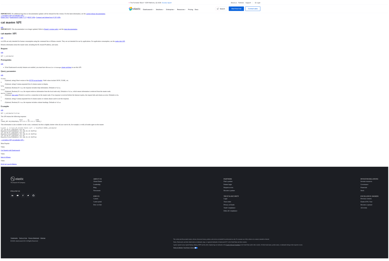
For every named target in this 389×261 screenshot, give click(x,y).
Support (248, 2)
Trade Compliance (229, 208)
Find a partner (228, 181)
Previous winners (366, 199)
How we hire (97, 205)
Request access (228, 187)
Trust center (227, 202)
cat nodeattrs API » (18, 15)
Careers (95, 199)
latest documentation (70, 29)
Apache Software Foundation (233, 245)
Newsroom (96, 190)
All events (364, 208)
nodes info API (120, 41)
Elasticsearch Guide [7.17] (18, 17)
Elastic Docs (5, 17)
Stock (362, 190)
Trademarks (14, 238)
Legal (225, 199)
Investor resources (366, 181)
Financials (364, 187)
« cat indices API (6, 15)
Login (258, 3)
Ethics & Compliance (230, 211)
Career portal (97, 202)
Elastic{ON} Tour (366, 202)
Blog (94, 187)
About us (234, 2)
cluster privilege (66, 67)
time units (15, 95)
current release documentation (95, 14)
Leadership (96, 184)
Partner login (228, 184)
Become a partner (229, 190)
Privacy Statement (33, 238)
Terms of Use (23, 238)
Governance (364, 184)
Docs (196, 9)
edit (2, 27)
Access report (167, 3)
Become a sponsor (366, 205)
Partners (241, 2)
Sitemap (42, 238)
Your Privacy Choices (189, 247)
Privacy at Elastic (229, 205)
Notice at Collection (178, 247)
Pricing (190, 9)
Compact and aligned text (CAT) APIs (48, 17)
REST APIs (31, 17)
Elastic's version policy (51, 29)
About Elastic (97, 181)
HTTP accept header (35, 80)
